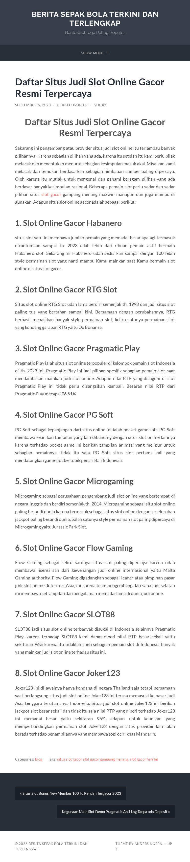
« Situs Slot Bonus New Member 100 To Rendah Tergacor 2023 (70, 793)
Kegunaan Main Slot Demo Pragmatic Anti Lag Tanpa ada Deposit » (116, 811)
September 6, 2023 (33, 105)
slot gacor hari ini (144, 759)
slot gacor (51, 194)
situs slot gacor (69, 759)
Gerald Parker (72, 105)
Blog (38, 759)
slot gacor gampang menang (105, 759)
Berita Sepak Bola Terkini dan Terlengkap (95, 18)
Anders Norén (149, 844)
